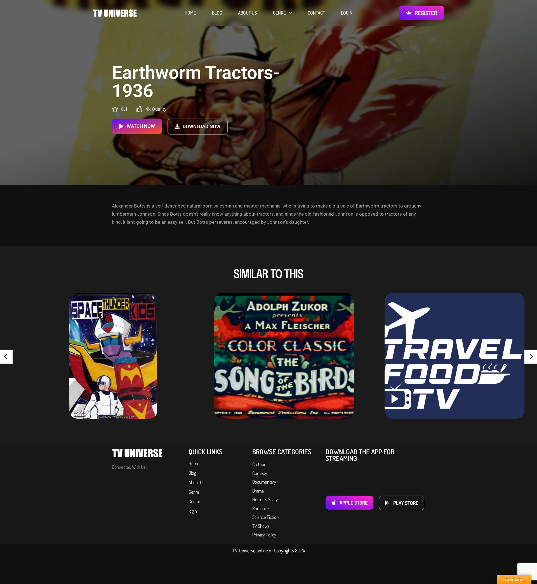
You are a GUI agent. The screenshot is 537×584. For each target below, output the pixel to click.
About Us (247, 13)
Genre (279, 13)
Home (190, 13)
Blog (217, 13)
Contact (316, 13)
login (346, 13)
